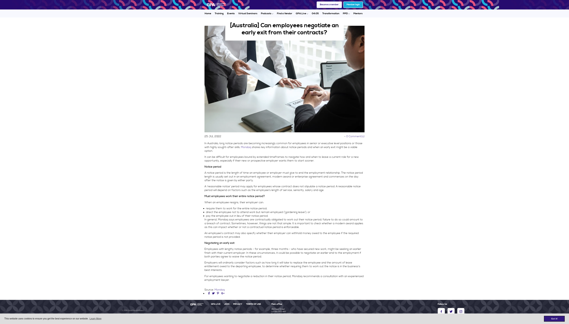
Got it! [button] (554, 318)
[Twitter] (213, 293)
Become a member (329, 4)
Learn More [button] (95, 318)
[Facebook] (209, 293)
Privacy (237, 304)
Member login (353, 4)
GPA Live (215, 304)
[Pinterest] (218, 293)
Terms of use (253, 304)
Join (226, 304)
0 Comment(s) (355, 136)
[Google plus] (223, 293)
